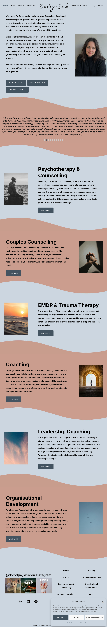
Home (66, 571)
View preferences (94, 617)
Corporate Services (17, 90)
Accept (60, 617)
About (66, 577)
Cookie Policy (71, 623)
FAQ (91, 594)
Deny (76, 617)
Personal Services (38, 83)
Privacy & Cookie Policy (82, 623)
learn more (45, 210)
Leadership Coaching (91, 577)
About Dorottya (16, 83)
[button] (103, 601)
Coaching (91, 571)
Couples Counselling (66, 594)
